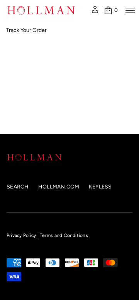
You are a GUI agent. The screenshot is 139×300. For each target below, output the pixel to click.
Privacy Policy (21, 235)
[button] (111, 10)
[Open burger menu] (130, 10)
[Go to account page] (95, 12)
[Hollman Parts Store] (41, 10)
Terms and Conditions (64, 235)
